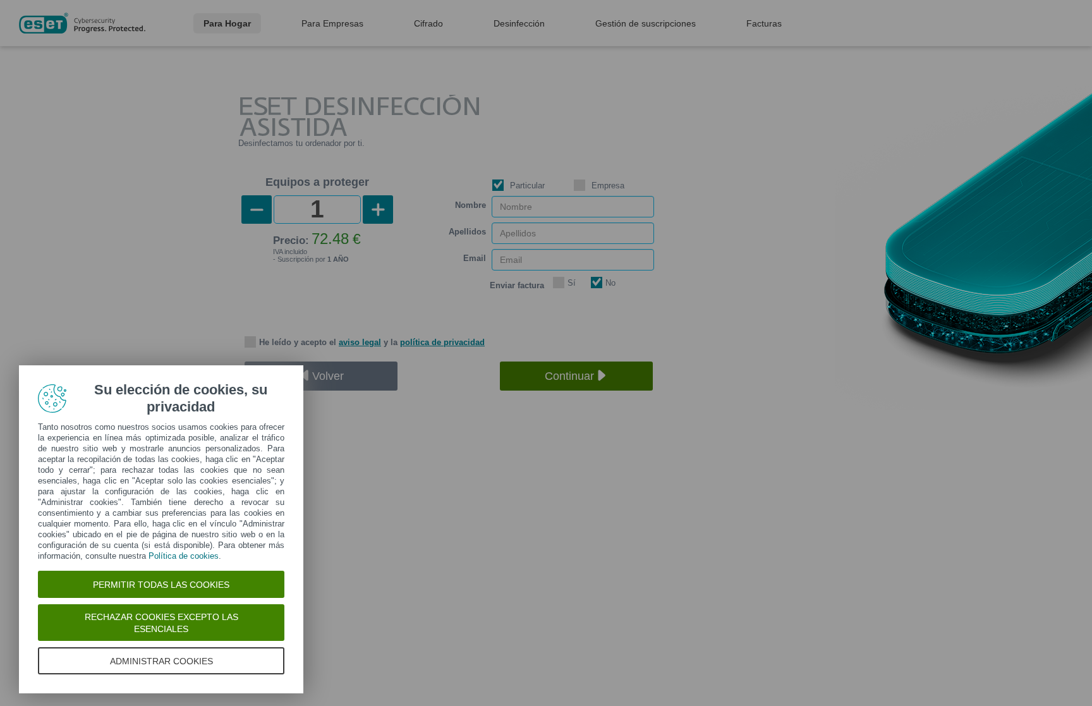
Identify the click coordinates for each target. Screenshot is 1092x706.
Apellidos (467, 231)
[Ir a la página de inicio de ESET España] (82, 23)
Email (474, 258)
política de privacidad (442, 342)
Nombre (470, 205)
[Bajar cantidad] (256, 209)
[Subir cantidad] (378, 209)
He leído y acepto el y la (372, 342)
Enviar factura (517, 285)
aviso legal (360, 342)
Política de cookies (184, 556)
